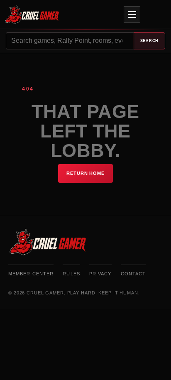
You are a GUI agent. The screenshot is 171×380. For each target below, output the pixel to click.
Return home (85, 173)
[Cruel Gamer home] (81, 14)
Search (149, 41)
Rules (71, 273)
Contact (133, 273)
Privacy (100, 273)
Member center (31, 273)
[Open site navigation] (132, 14)
